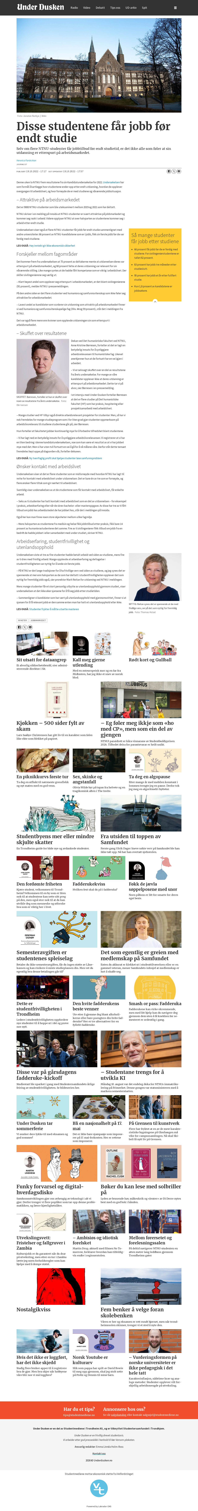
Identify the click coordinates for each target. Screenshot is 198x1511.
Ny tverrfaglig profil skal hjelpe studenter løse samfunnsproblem (65, 458)
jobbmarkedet (38, 620)
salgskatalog (119, 1414)
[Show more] (155, 301)
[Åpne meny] (175, 7)
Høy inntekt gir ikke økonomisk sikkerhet (52, 245)
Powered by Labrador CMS (99, 1506)
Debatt (100, 7)
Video (86, 7)
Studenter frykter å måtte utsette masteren (54, 609)
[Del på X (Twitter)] (174, 171)
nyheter (22, 620)
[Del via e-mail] (178, 171)
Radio (74, 7)
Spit (144, 7)
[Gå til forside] (40, 7)
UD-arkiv (131, 7)
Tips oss (115, 7)
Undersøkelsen (111, 182)
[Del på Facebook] (169, 171)
